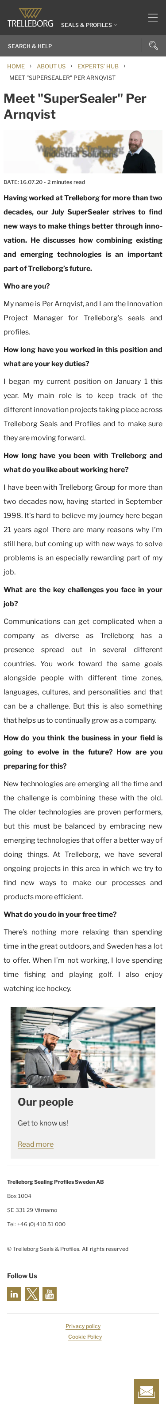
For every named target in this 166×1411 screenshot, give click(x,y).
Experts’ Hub (98, 66)
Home (16, 66)
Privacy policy (83, 1326)
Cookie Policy (85, 1336)
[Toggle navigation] (149, 17)
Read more (36, 1144)
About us (51, 66)
